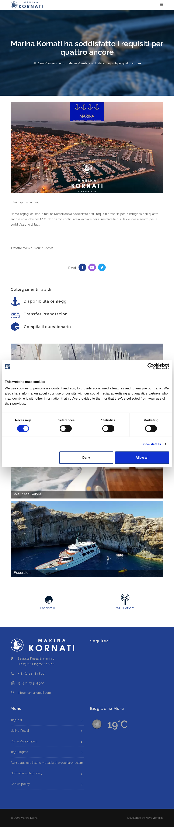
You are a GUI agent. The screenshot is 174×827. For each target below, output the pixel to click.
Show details (151, 444)
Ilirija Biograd (19, 752)
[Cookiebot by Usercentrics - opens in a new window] (150, 366)
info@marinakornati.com (34, 692)
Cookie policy (20, 784)
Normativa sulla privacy (26, 773)
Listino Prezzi (20, 730)
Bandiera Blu (49, 608)
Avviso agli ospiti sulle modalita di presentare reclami (47, 762)
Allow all (142, 457)
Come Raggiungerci (24, 741)
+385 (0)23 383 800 (31, 673)
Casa (40, 63)
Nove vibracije (154, 817)
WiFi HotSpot (125, 608)
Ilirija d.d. (16, 720)
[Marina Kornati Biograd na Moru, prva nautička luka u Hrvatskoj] (27, 4)
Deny (86, 457)
